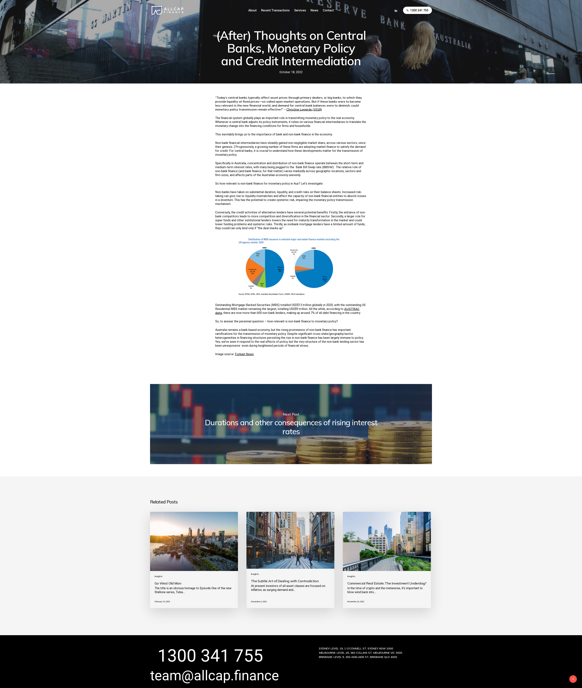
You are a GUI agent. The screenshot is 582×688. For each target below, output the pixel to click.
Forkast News (244, 354)
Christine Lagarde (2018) (304, 109)
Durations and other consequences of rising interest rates (291, 424)
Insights (158, 576)
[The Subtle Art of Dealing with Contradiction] (290, 560)
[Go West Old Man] (194, 560)
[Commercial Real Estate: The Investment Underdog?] (387, 560)
